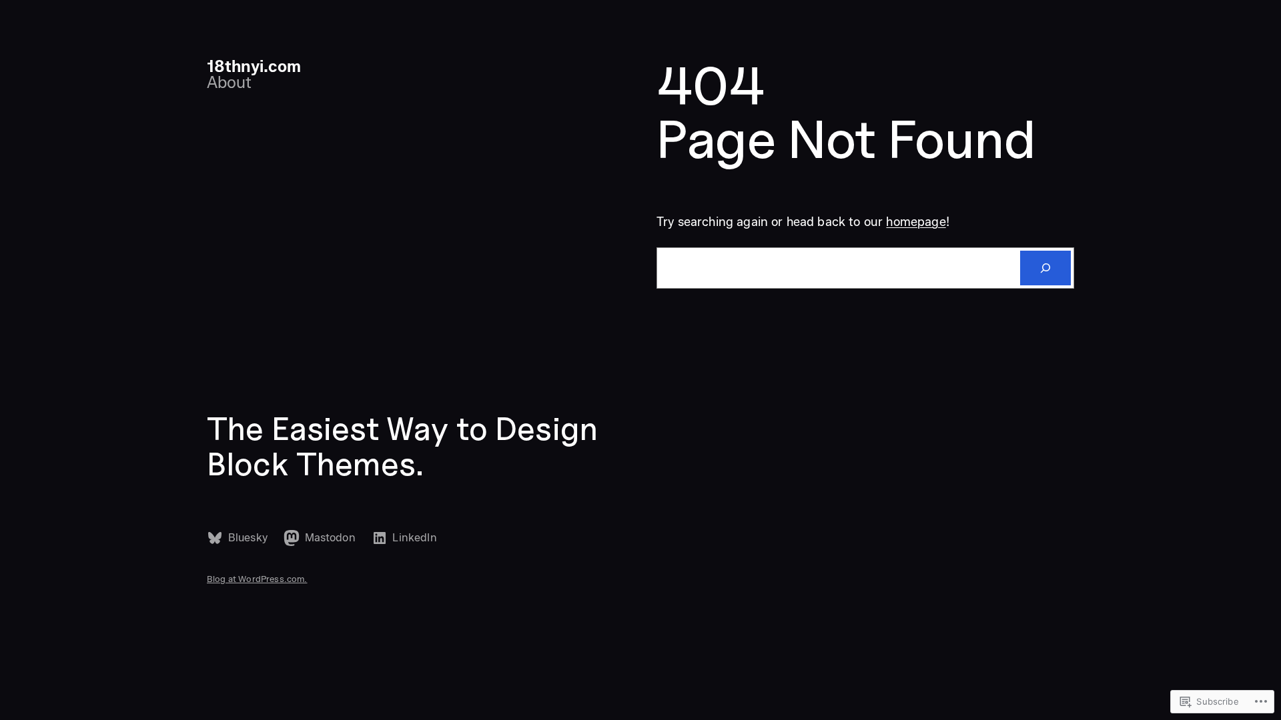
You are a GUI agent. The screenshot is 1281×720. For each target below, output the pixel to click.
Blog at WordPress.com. (257, 578)
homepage (915, 222)
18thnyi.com (254, 66)
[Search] (1045, 268)
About (229, 83)
